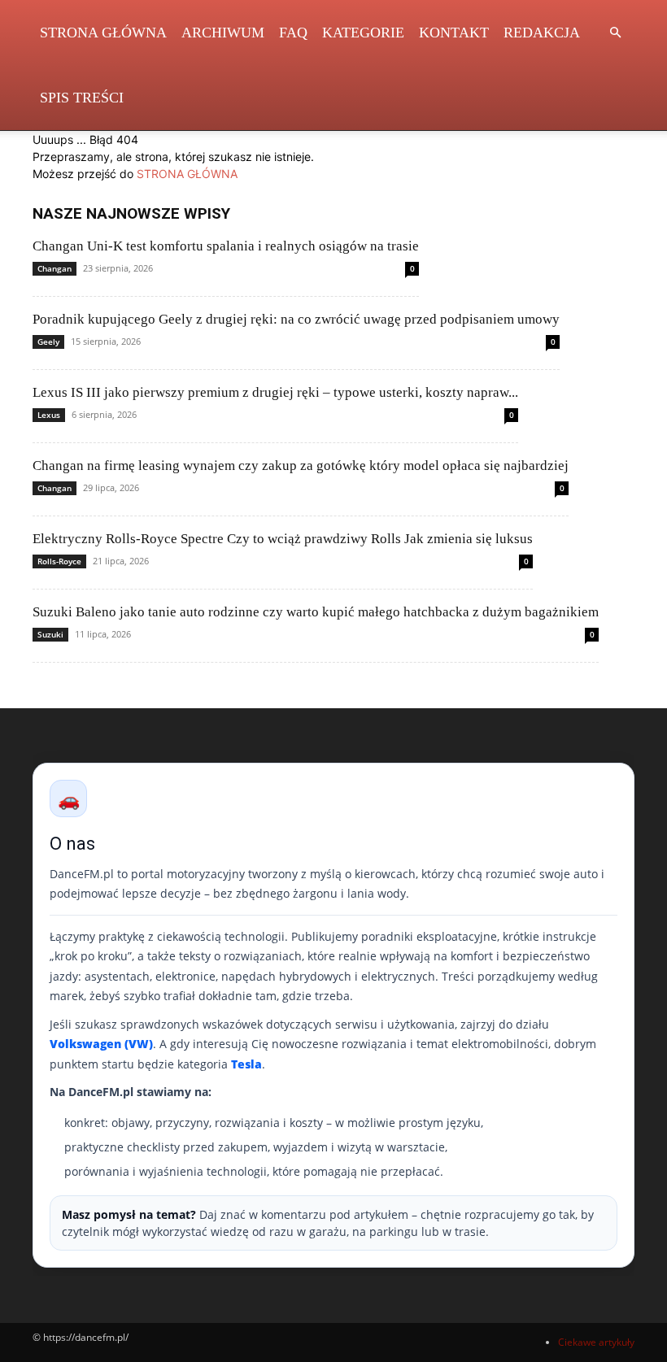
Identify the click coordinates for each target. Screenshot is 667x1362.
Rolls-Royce (59, 561)
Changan (54, 268)
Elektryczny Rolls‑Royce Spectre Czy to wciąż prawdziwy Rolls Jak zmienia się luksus (283, 538)
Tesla (246, 1064)
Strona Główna (103, 32)
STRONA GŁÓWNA (187, 174)
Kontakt (454, 32)
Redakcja (542, 32)
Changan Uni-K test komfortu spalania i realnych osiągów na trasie (226, 246)
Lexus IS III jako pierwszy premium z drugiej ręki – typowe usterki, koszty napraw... (275, 392)
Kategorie (363, 32)
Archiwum (222, 32)
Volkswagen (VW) (101, 1043)
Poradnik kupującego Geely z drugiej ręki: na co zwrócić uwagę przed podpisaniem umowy (296, 319)
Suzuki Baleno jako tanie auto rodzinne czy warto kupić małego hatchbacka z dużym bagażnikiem (316, 612)
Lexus (48, 414)
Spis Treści (82, 97)
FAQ (293, 32)
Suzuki (50, 634)
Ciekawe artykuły (596, 1342)
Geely (48, 341)
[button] (614, 33)
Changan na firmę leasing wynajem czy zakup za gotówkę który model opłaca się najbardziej (301, 465)
